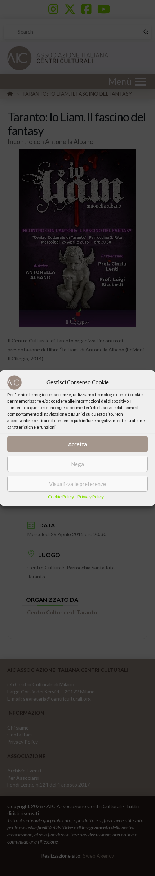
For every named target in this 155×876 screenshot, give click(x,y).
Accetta (77, 444)
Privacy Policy (91, 496)
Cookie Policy (61, 496)
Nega (77, 464)
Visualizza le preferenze (77, 484)
